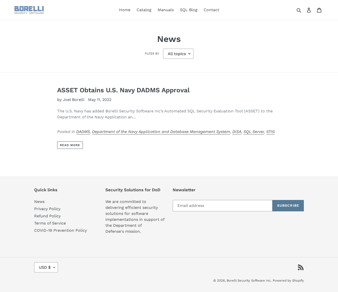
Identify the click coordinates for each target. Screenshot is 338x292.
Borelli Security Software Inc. (249, 280)
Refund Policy (47, 216)
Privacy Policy (47, 208)
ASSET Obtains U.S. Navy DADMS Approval (123, 90)
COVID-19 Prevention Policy (60, 230)
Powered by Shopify (288, 280)
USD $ (45, 267)
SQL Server (253, 131)
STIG (270, 131)
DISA (236, 131)
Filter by (152, 53)
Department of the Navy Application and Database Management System (161, 131)
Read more (70, 145)
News (39, 201)
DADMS (83, 131)
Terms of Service (50, 223)
